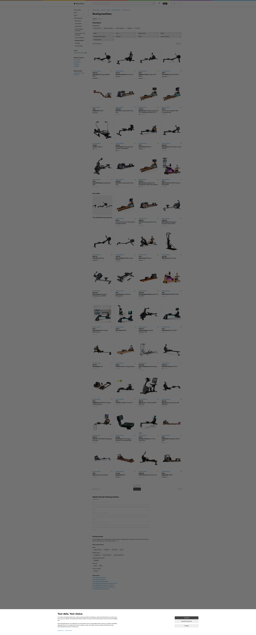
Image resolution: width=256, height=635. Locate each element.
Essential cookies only (186, 621)
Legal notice (61, 630)
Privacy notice (68, 630)
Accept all (186, 617)
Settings (186, 625)
